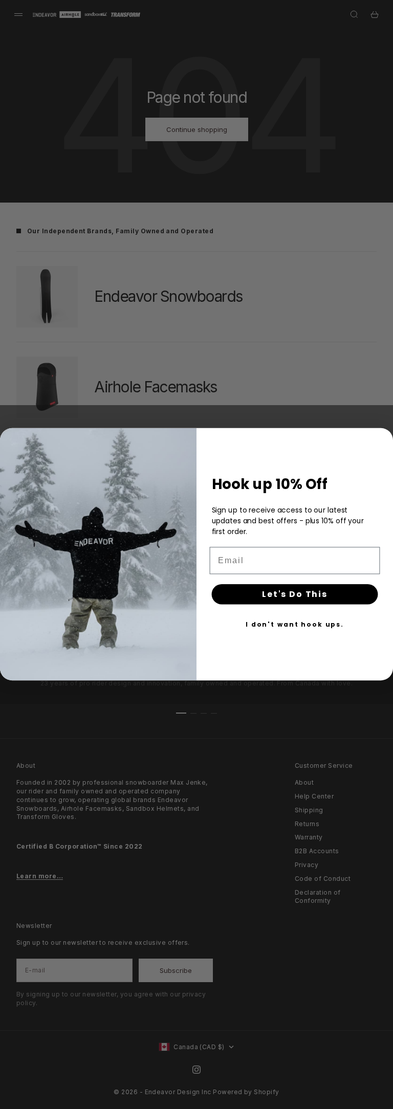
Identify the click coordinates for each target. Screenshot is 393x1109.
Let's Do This (295, 594)
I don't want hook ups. (295, 624)
